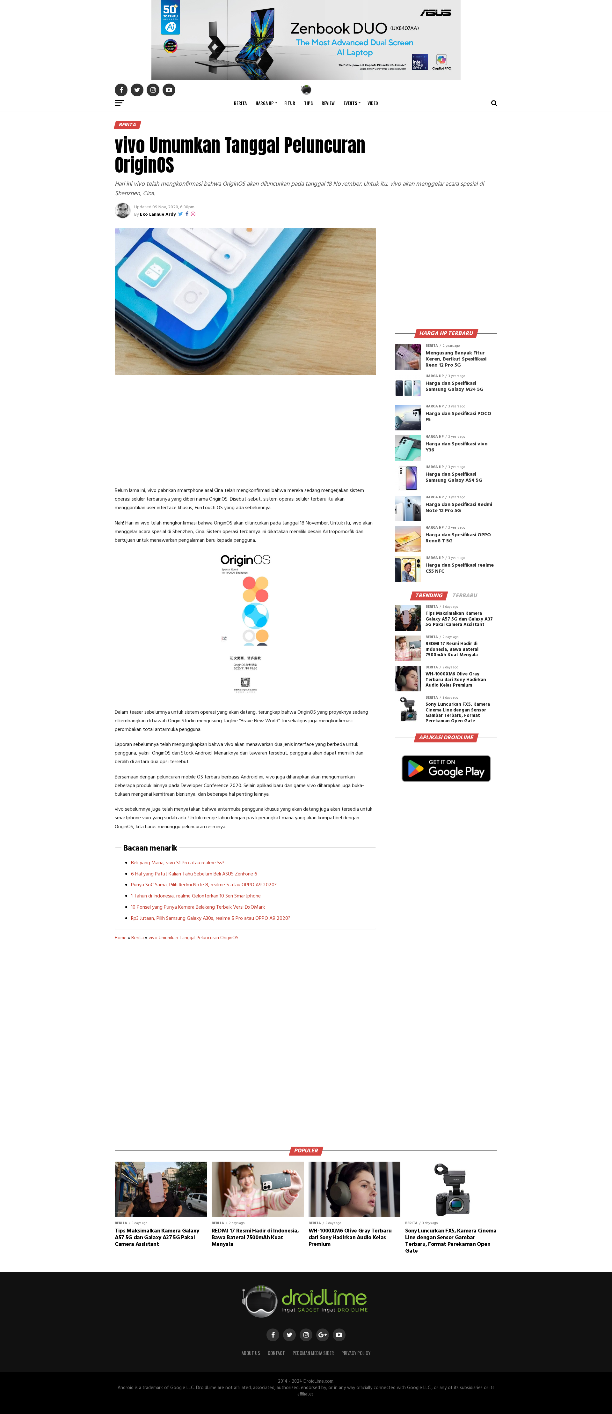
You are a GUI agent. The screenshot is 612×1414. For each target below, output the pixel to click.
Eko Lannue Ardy (158, 214)
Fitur (289, 103)
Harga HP (265, 103)
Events (350, 103)
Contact (276, 1353)
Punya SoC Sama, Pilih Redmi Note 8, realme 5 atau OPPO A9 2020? (204, 885)
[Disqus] (245, 1041)
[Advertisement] (245, 432)
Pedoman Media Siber (313, 1353)
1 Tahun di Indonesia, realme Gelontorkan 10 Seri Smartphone (196, 896)
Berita (240, 103)
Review (328, 103)
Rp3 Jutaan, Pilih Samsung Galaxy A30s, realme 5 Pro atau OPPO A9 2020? (210, 918)
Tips (308, 103)
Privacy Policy (355, 1353)
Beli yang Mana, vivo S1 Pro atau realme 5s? (177, 863)
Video (373, 103)
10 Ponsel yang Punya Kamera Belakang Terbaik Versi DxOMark (198, 907)
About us (251, 1353)
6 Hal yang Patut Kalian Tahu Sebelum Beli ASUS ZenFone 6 (194, 874)
